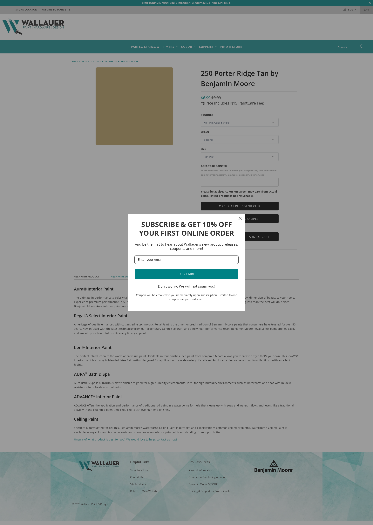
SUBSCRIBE (187, 274)
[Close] (240, 218)
